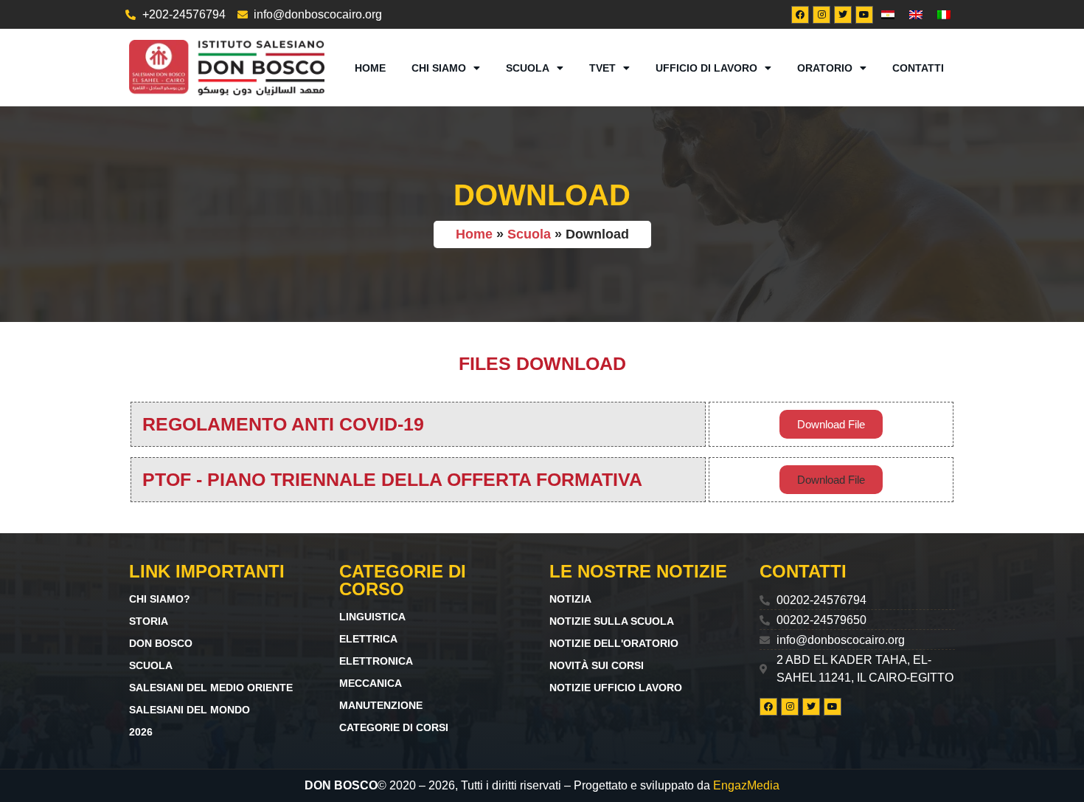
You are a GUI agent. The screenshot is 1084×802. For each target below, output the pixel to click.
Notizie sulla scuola (611, 621)
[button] (831, 479)
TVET (602, 68)
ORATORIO (824, 68)
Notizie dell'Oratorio (613, 643)
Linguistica (372, 617)
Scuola (527, 68)
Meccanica (370, 683)
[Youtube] (864, 15)
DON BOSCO (160, 643)
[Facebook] (800, 15)
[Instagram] (821, 15)
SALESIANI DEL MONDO (189, 710)
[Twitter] (843, 15)
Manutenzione (381, 705)
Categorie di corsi (393, 727)
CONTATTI (918, 68)
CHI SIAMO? (159, 599)
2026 (141, 732)
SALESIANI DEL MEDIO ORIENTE (211, 687)
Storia (148, 621)
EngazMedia (746, 785)
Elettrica (368, 639)
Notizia (570, 599)
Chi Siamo (438, 68)
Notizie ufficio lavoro (615, 687)
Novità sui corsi (596, 665)
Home (370, 68)
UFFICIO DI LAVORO (706, 68)
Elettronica (376, 661)
